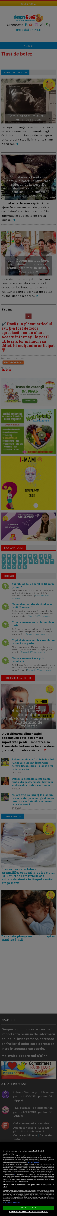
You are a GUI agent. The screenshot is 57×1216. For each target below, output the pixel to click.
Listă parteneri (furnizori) (11, 1202)
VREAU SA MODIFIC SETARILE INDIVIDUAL (28, 1211)
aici (15, 1174)
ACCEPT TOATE (28, 1208)
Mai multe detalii (33, 1162)
